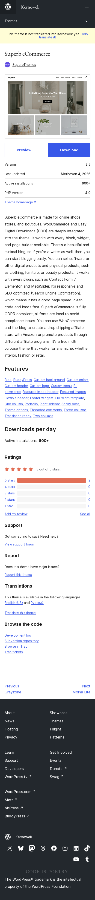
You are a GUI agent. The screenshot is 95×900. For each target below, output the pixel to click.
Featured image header (40, 392)
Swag (57, 776)
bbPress (14, 808)
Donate (58, 768)
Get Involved (61, 752)
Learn (9, 752)
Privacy (11, 737)
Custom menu (61, 386)
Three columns (75, 410)
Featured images (73, 392)
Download (69, 150)
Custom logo (39, 386)
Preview (24, 150)
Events (56, 760)
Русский (37, 603)
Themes (11, 21)
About (10, 712)
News (9, 721)
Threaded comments (46, 410)
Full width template (69, 398)
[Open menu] (87, 7)
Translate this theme (20, 613)
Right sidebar (50, 404)
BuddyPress (22, 380)
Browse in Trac (16, 646)
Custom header (16, 386)
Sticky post (70, 404)
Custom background (49, 380)
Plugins (56, 729)
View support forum (20, 544)
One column (14, 404)
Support (11, 760)
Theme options (16, 410)
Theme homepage (19, 202)
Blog (8, 380)
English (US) (14, 603)
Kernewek (23, 837)
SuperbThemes (24, 64)
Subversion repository (22, 641)
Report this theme (18, 575)
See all (85, 514)
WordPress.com (20, 791)
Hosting (11, 729)
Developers (14, 768)
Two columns (43, 416)
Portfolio (31, 404)
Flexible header (16, 398)
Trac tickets (14, 652)
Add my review (16, 514)
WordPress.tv (18, 776)
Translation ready (18, 416)
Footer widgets (41, 398)
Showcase (59, 712)
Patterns (57, 737)
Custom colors (78, 380)
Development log (18, 635)
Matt (11, 800)
